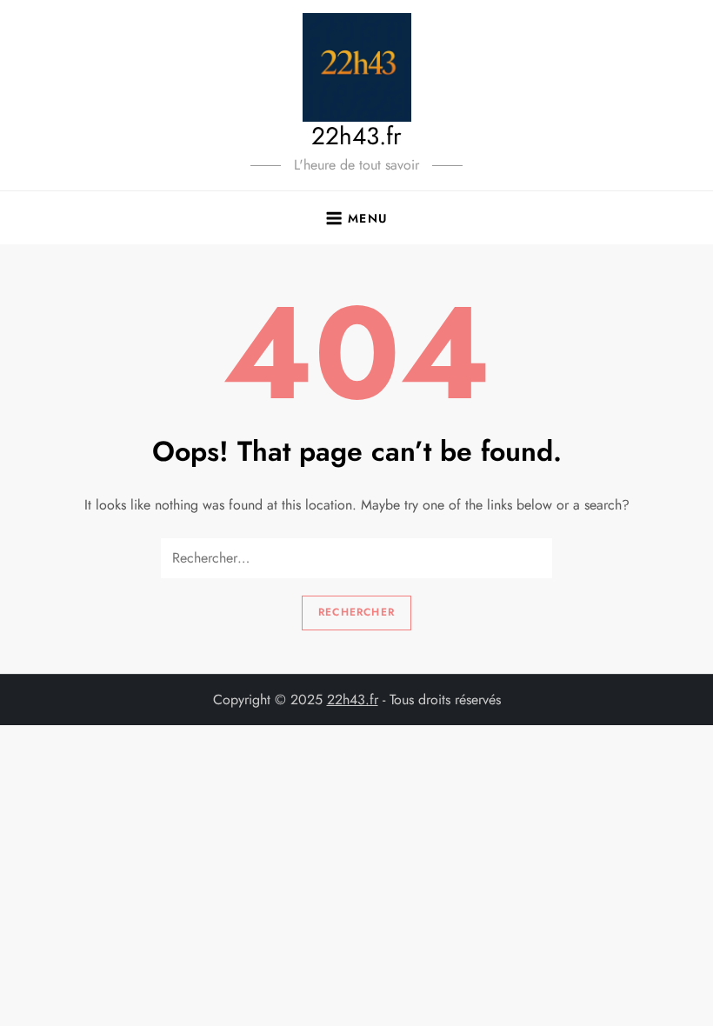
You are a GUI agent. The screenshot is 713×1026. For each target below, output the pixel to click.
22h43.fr (356, 136)
